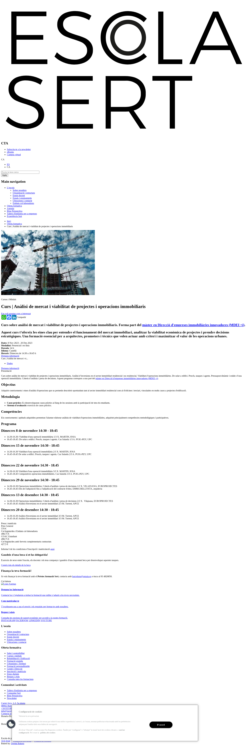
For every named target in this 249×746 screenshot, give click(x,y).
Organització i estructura (24, 193)
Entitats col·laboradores (23, 203)
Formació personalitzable (18, 666)
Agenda (10, 208)
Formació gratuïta (15, 661)
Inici (9, 221)
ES (8, 164)
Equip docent (19, 195)
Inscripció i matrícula (16, 671)
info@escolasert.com (10, 711)
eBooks (10, 152)
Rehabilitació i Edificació (18, 658)
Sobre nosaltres (20, 190)
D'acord (161, 725)
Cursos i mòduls (14, 656)
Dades (10, 363)
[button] (11, 724)
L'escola (10, 187)
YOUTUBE (46, 620)
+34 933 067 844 (9, 708)
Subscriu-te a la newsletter (19, 149)
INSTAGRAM (8, 620)
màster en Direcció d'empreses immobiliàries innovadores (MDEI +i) (193, 325)
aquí (52, 549)
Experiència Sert (14, 216)
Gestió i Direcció (14, 669)
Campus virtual (14, 154)
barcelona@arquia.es (81, 576)
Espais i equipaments (22, 198)
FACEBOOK (22, 620)
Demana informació (10, 356)
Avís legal (5, 741)
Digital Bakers (17, 743)
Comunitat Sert (14, 693)
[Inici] (124, 137)
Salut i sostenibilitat (15, 653)
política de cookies (47, 733)
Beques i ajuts (13, 676)
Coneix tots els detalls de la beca (16, 565)
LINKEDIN (34, 620)
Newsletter (12, 698)
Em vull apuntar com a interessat (16, 313)
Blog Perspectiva (14, 211)
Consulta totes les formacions (20, 679)
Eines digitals (13, 674)
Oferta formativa (14, 206)
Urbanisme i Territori (16, 663)
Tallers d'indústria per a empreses (22, 213)
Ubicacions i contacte (22, 200)
